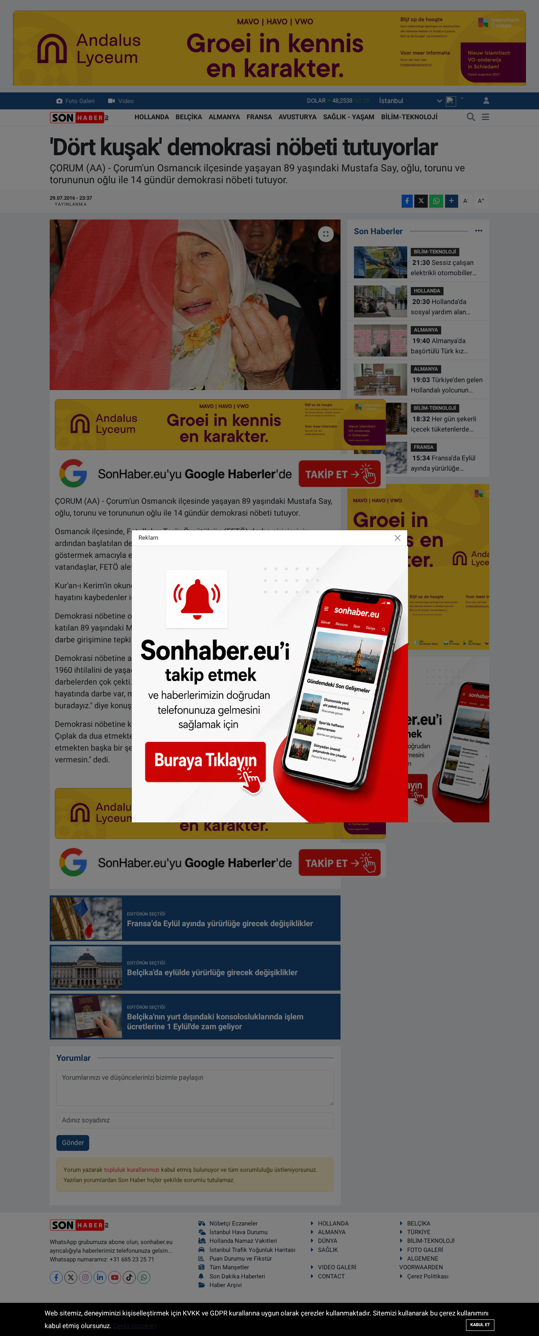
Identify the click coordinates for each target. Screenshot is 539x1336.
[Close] (397, 538)
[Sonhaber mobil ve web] (270, 683)
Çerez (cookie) (134, 1326)
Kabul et (480, 1324)
